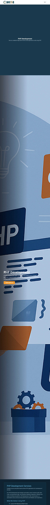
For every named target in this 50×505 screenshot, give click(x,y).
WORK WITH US (9, 282)
